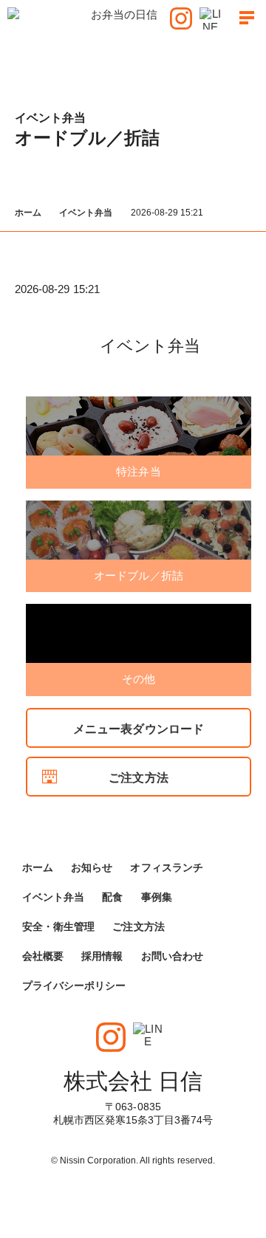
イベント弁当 (85, 212)
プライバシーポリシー (74, 985)
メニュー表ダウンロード (138, 729)
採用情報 (102, 956)
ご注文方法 (138, 777)
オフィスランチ (166, 867)
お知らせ (91, 867)
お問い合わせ (172, 956)
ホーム (28, 212)
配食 (112, 897)
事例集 (156, 897)
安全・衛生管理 (58, 926)
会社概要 (43, 956)
